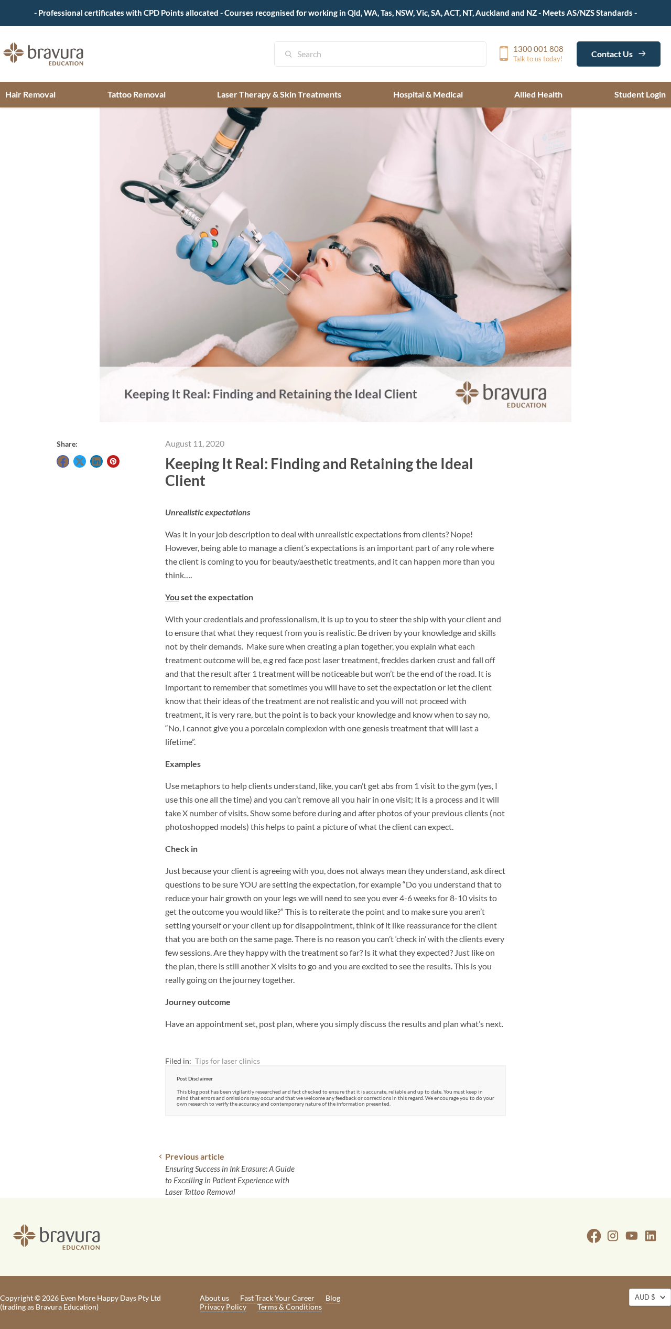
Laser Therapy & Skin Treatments (279, 94)
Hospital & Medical (428, 94)
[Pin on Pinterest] (113, 461)
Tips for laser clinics (227, 1060)
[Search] (294, 55)
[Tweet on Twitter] (79, 461)
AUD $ (645, 1297)
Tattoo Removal (136, 94)
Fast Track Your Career (277, 1297)
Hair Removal (30, 94)
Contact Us (612, 53)
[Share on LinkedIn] (96, 461)
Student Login (640, 94)
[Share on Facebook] (63, 461)
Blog (333, 1297)
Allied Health (538, 94)
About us (214, 1297)
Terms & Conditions (289, 1306)
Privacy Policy (223, 1306)
